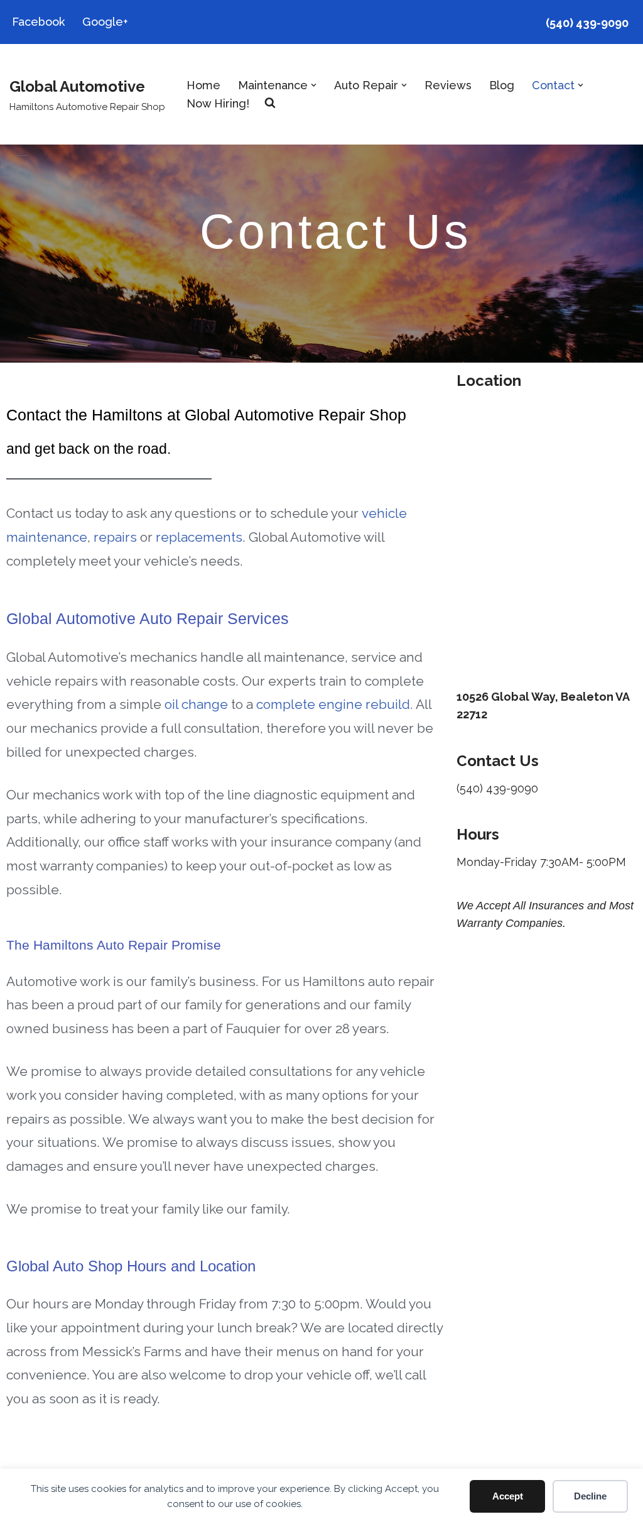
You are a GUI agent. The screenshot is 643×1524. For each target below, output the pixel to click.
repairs (115, 537)
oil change (196, 704)
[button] (313, 85)
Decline (590, 1496)
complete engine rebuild (333, 704)
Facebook (38, 21)
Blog (501, 85)
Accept (507, 1496)
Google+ (105, 21)
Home (203, 85)
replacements (199, 537)
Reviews (448, 85)
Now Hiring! (217, 103)
